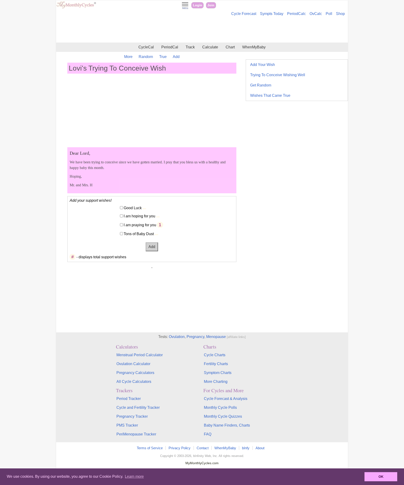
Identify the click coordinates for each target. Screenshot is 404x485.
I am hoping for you (139, 216)
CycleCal (146, 47)
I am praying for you (140, 225)
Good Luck (133, 208)
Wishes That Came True (270, 95)
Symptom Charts (217, 373)
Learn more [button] (134, 476)
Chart (230, 47)
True (163, 57)
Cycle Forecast (243, 14)
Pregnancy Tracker (132, 416)
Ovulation (177, 337)
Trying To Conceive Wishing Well (277, 75)
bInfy (245, 448)
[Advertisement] (202, 30)
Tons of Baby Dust (139, 234)
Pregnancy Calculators (135, 373)
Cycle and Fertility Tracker (138, 408)
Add (176, 57)
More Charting (215, 382)
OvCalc (316, 14)
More (128, 57)
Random (146, 57)
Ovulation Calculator (133, 364)
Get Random (260, 85)
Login (197, 5)
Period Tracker (128, 399)
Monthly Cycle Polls (220, 408)
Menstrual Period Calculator (139, 355)
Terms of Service (150, 448)
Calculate (210, 47)
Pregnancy (195, 337)
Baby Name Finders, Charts (227, 425)
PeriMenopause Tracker (136, 434)
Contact (203, 448)
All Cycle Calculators (133, 382)
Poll (329, 14)
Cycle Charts (214, 355)
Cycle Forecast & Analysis (225, 399)
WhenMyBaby (254, 47)
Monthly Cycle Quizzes (223, 416)
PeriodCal (169, 47)
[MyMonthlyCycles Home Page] (76, 7)
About (260, 448)
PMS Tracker (127, 425)
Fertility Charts (216, 364)
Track (190, 47)
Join (210, 5)
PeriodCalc (296, 14)
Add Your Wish (262, 65)
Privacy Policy (180, 448)
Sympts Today (271, 14)
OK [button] (381, 476)
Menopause (216, 337)
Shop (340, 14)
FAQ (207, 434)
